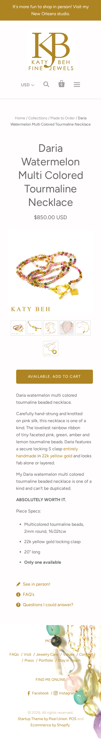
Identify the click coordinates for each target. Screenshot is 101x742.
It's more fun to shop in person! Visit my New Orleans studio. (51, 10)
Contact (86, 654)
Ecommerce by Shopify (50, 725)
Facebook (40, 693)
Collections (37, 118)
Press (29, 660)
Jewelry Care (47, 654)
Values (68, 654)
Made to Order (62, 118)
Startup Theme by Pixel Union (42, 719)
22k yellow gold (57, 455)
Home (20, 118)
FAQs (14, 654)
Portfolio (46, 660)
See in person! (36, 584)
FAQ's (28, 594)
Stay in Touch (69, 660)
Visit (27, 654)
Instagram (67, 693)
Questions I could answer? (48, 604)
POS (72, 719)
